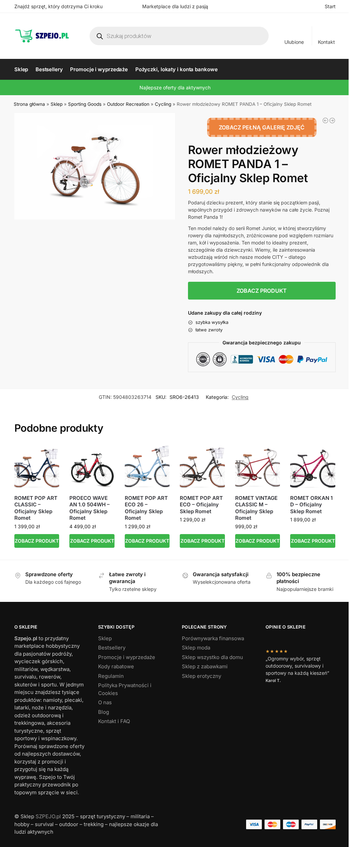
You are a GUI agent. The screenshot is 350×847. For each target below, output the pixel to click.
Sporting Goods (85, 104)
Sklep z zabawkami (205, 666)
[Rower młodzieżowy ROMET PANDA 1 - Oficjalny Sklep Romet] (325, 120)
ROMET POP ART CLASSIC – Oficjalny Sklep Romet (35, 508)
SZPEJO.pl (48, 816)
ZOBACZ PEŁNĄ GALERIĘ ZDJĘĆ (262, 127)
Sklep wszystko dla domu (212, 657)
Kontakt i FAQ (114, 721)
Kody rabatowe (116, 666)
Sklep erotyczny (201, 676)
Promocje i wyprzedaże (126, 657)
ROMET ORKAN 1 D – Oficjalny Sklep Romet (311, 505)
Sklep (57, 104)
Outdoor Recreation (128, 104)
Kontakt (326, 42)
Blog (103, 712)
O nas (105, 702)
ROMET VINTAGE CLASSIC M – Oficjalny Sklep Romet (256, 508)
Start (330, 6)
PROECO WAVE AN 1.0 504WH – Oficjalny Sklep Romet (89, 508)
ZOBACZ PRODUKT (262, 290)
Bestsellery (111, 647)
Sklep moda (196, 647)
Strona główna (29, 104)
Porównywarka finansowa (213, 638)
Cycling (163, 104)
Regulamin (111, 676)
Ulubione (294, 42)
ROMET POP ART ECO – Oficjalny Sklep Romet (201, 505)
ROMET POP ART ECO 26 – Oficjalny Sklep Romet (146, 508)
